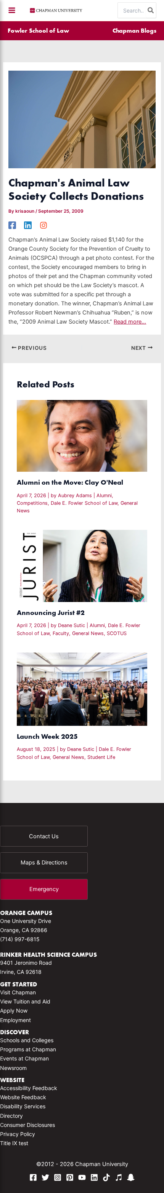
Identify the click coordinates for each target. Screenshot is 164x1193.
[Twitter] (45, 1177)
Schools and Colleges (26, 1040)
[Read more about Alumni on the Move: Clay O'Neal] (82, 435)
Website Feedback (23, 1097)
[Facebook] (12, 225)
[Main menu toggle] (12, 10)
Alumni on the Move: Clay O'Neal (70, 482)
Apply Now (13, 1010)
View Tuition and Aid (25, 1001)
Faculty (61, 633)
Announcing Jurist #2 (51, 612)
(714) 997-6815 (20, 939)
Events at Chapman (24, 1058)
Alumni (104, 495)
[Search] (151, 10)
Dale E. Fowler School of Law (84, 503)
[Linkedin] (28, 225)
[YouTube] (82, 1177)
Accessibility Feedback (28, 1088)
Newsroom (13, 1068)
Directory (11, 1115)
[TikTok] (106, 1177)
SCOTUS (117, 633)
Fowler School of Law (38, 30)
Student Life (101, 757)
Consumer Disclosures (27, 1125)
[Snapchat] (131, 1177)
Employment (15, 1020)
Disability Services (22, 1106)
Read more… (130, 321)
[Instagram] (43, 225)
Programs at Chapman (28, 1049)
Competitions (32, 503)
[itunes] (118, 1177)
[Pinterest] (70, 1177)
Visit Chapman (18, 992)
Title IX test (14, 1143)
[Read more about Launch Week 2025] (82, 688)
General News (88, 633)
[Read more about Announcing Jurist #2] (82, 565)
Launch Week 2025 (47, 736)
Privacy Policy (17, 1134)
